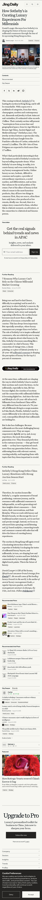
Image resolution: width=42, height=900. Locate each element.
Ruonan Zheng (6, 288)
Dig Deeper (6, 83)
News (15, 609)
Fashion (31, 40)
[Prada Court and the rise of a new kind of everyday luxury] (4, 625)
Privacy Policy (24, 258)
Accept (31, 894)
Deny (11, 894)
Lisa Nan (4, 722)
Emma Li (10, 606)
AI (7, 527)
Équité (5, 576)
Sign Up (35, 252)
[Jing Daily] (10, 4)
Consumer (10, 291)
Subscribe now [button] (21, 835)
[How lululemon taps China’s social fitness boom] (4, 607)
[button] (27, 4)
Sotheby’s (26, 100)
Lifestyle (7, 702)
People (16, 618)
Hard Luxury (6, 483)
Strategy (18, 636)
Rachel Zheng (6, 731)
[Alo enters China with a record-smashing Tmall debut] (4, 633)
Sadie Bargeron (12, 615)
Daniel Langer (10, 40)
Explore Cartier (6, 738)
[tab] (15, 688)
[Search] (32, 4)
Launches (17, 627)
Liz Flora (4, 480)
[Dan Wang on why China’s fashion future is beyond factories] (4, 616)
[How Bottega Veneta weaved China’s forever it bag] (21, 765)
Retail (4, 291)
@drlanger (27, 590)
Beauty (7, 725)
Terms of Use (33, 258)
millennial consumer (21, 352)
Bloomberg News (6, 711)
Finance (37, 40)
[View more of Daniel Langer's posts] (3, 40)
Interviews (22, 618)
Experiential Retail (23, 702)
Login (27, 841)
